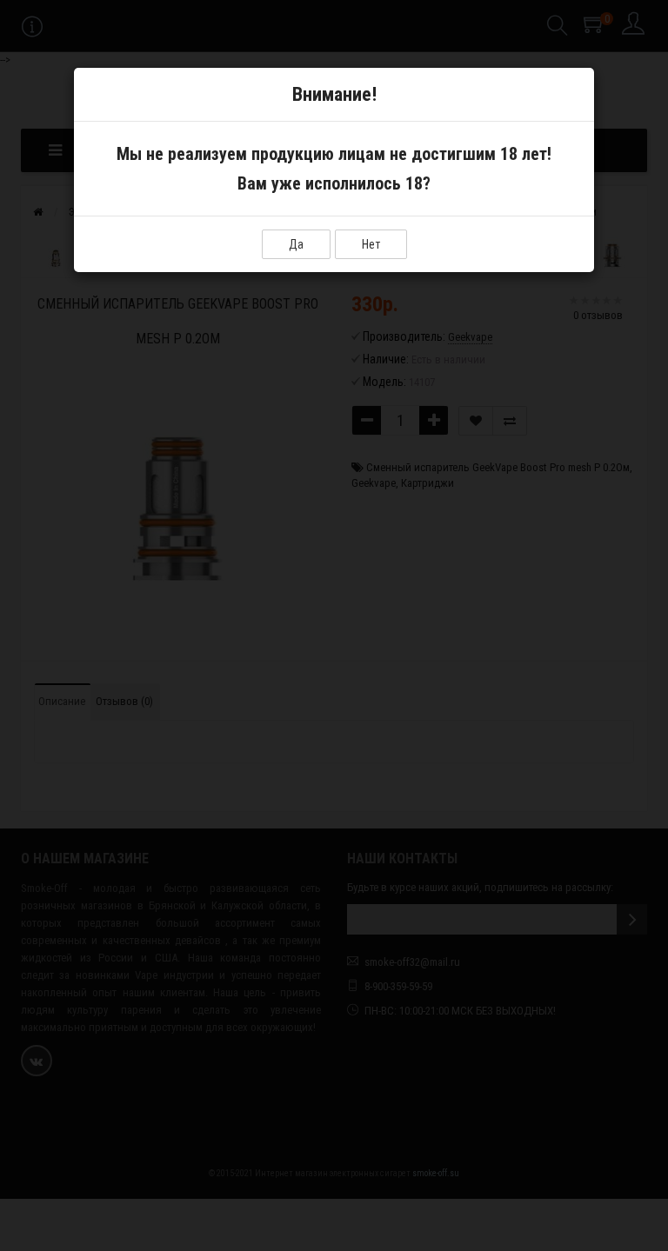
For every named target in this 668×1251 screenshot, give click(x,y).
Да (296, 244)
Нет (371, 244)
